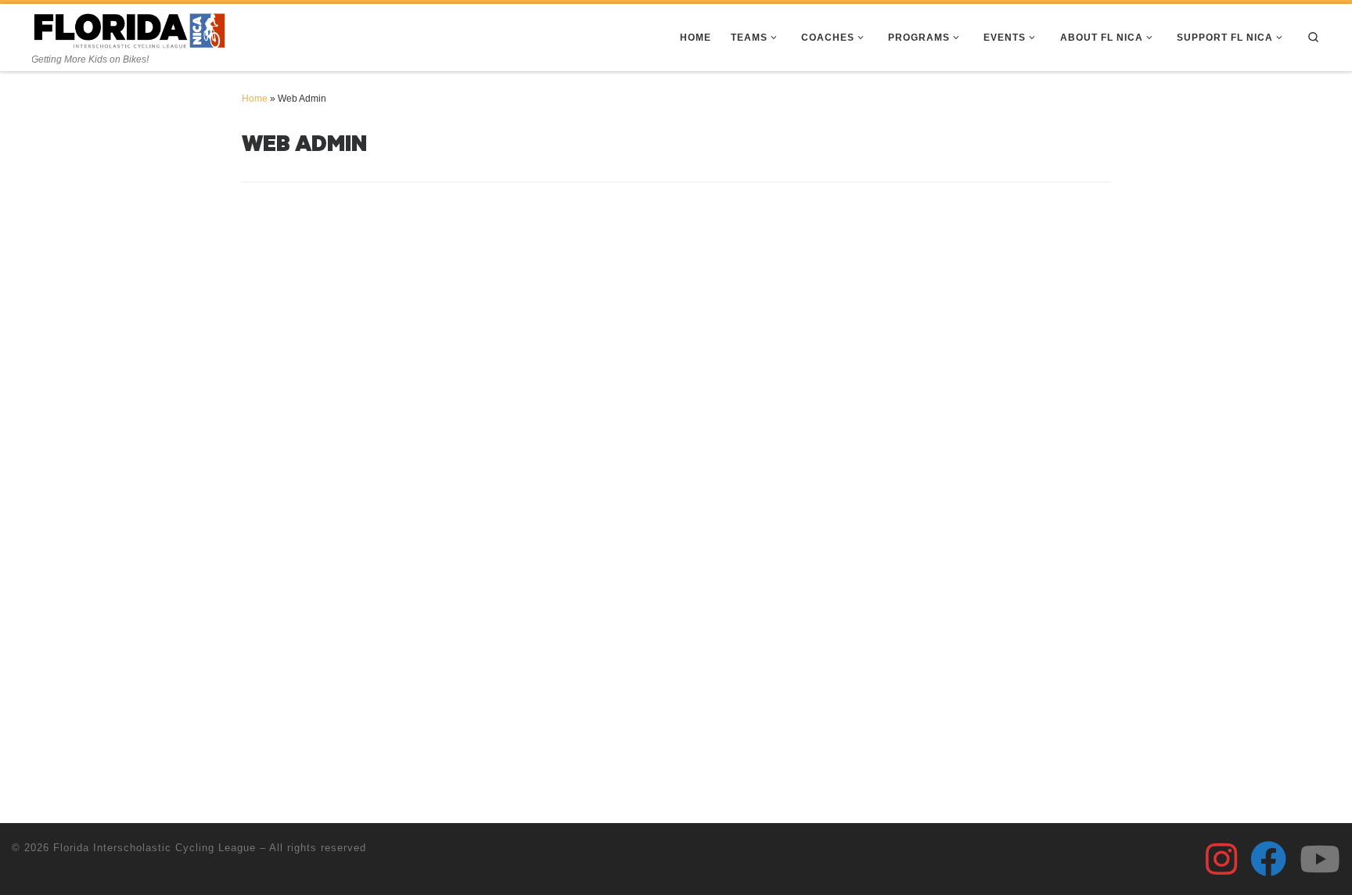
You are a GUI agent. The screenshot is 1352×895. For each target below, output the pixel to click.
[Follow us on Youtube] (1320, 859)
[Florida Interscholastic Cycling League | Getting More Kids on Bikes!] (130, 29)
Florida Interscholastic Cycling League (154, 848)
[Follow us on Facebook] (1268, 859)
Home (255, 98)
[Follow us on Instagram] (1221, 859)
